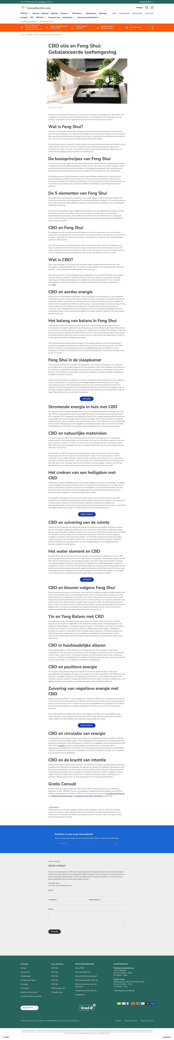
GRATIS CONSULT (87, 514)
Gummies (24, 17)
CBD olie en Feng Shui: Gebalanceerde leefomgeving (48, 34)
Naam (50, 890)
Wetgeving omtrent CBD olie (85, 991)
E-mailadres (52, 900)
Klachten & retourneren (29, 992)
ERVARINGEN (137, 13)
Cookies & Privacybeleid (130, 1021)
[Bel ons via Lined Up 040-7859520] (87, 1007)
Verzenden (54, 931)
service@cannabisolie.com (115, 793)
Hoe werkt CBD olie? (82, 972)
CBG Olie (45, 13)
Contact (23, 968)
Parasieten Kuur (54, 17)
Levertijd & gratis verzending (31, 996)
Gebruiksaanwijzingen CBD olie (86, 980)
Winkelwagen (26, 976)
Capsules (63, 13)
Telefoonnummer (94, 900)
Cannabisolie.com (30, 1021)
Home (22, 34)
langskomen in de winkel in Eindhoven (89, 796)
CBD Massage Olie (58, 988)
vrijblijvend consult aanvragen (62, 796)
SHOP (114, 13)
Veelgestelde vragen (28, 980)
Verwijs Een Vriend (46, 21)
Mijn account (25, 972)
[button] (152, 7)
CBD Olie (24, 13)
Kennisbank (29, 34)
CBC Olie (35, 13)
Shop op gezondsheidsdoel (87, 17)
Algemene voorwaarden (147, 1021)
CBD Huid (39, 17)
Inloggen (139, 7)
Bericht (50, 909)
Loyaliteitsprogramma (29, 21)
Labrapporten (80, 995)
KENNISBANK (124, 13)
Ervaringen (24, 984)
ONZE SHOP (86, 399)
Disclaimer (118, 1021)
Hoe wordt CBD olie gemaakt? (86, 976)
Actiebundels (67, 17)
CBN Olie (54, 13)
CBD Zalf (54, 984)
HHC (32, 17)
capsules (61, 745)
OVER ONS (149, 13)
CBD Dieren (76, 13)
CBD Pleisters (91, 13)
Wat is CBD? (79, 968)
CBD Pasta (103, 13)
